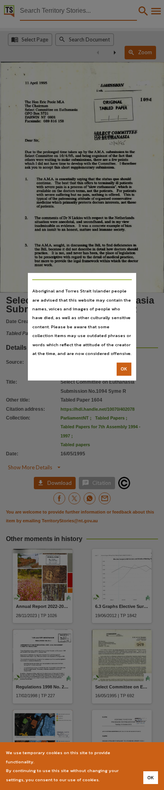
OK (124, 369)
